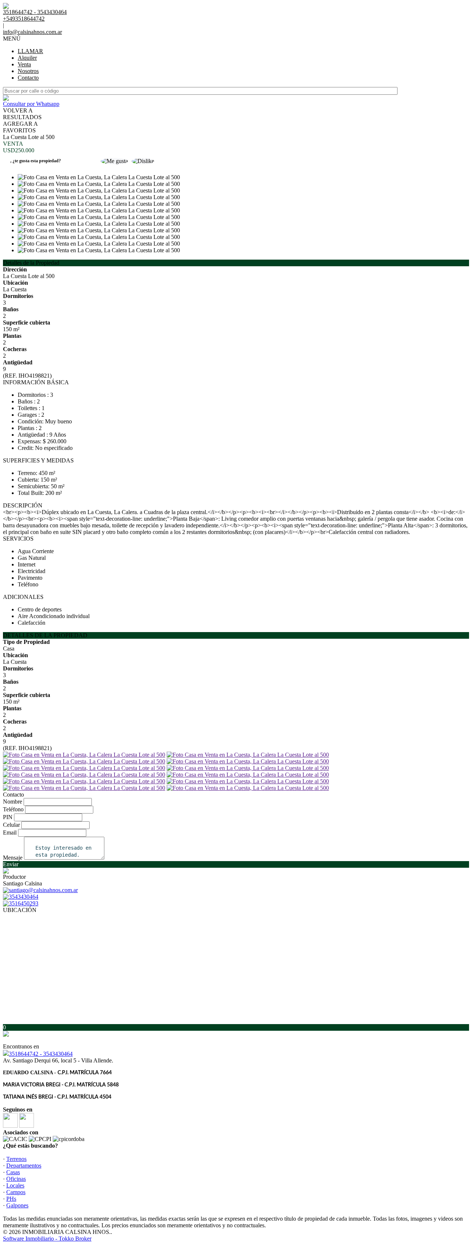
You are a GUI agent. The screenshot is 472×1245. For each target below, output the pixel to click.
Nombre (12, 801)
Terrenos (16, 1159)
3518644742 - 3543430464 (41, 1054)
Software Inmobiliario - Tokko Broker (47, 1238)
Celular (11, 825)
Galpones (17, 1205)
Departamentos (23, 1165)
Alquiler (27, 58)
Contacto (28, 77)
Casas (13, 1172)
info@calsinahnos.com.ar (32, 32)
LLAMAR (30, 51)
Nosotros (28, 71)
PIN (8, 817)
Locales (15, 1185)
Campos (15, 1192)
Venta (24, 64)
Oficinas (16, 1179)
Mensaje (12, 857)
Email (10, 832)
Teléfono (13, 809)
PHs (11, 1199)
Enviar (10, 864)
